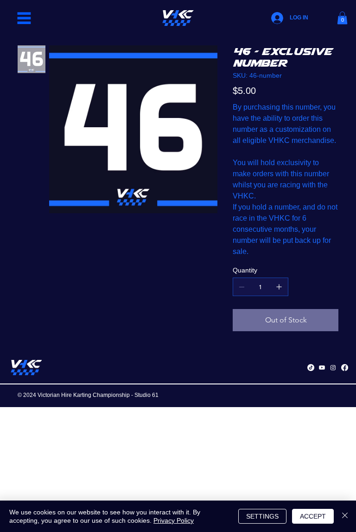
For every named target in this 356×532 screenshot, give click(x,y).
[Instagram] (333, 367)
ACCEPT (313, 516)
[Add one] (279, 287)
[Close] (344, 516)
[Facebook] (344, 367)
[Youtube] (321, 367)
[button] (342, 18)
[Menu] (24, 18)
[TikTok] (310, 367)
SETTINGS (262, 516)
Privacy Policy (173, 520)
